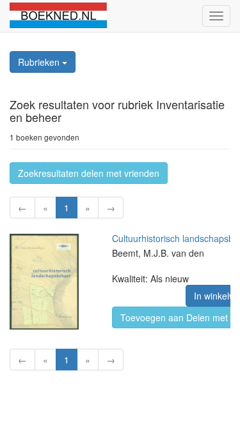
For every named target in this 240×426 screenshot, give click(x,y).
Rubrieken (40, 62)
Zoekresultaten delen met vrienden (88, 173)
